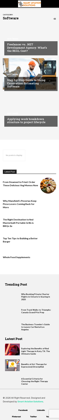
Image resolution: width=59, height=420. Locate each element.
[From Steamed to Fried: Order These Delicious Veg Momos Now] (48, 186)
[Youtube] (41, 416)
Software (12, 39)
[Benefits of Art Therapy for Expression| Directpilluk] (12, 365)
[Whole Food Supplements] (48, 261)
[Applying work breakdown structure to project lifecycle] (29, 109)
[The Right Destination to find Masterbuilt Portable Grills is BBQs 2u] (48, 223)
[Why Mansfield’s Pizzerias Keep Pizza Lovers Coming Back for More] (48, 204)
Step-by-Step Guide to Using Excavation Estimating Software (26, 83)
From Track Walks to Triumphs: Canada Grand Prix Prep (36, 311)
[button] (4, 4)
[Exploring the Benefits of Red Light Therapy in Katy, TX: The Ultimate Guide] (12, 349)
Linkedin (41, 410)
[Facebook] (14, 410)
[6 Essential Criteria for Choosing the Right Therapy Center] (12, 380)
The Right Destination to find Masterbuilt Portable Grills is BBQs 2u (18, 222)
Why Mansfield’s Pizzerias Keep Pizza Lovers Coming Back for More (20, 204)
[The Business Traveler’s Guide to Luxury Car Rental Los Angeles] (12, 325)
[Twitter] (25, 416)
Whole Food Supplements (16, 257)
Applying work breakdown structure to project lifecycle (26, 120)
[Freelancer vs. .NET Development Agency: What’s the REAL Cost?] (29, 38)
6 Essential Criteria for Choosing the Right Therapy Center (34, 381)
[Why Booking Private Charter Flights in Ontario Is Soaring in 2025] (12, 295)
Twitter (33, 416)
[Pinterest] (7, 416)
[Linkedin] (32, 410)
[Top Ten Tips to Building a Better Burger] (48, 242)
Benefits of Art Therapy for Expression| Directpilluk (34, 365)
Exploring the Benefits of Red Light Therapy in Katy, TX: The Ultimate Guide (35, 351)
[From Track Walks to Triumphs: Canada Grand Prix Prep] (12, 311)
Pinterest (16, 416)
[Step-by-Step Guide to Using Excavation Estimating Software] (29, 74)
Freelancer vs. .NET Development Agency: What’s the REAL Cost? (27, 48)
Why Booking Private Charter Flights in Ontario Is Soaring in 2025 (35, 296)
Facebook (23, 410)
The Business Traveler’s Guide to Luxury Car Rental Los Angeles (35, 327)
